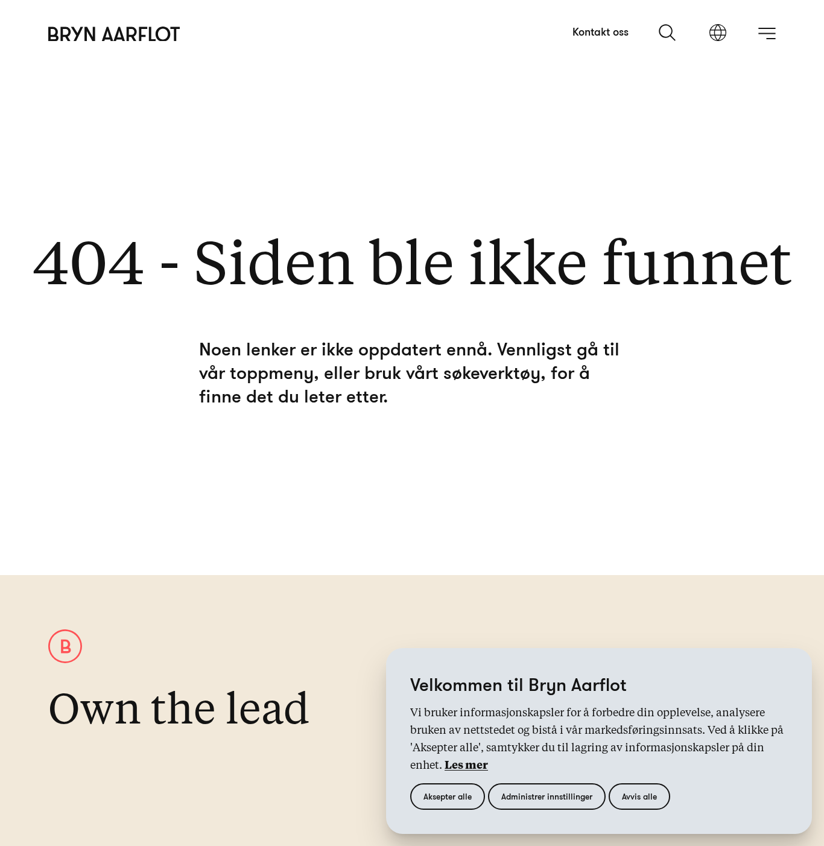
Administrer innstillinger (546, 796)
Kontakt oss (600, 31)
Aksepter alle (447, 796)
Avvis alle (639, 796)
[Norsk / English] (717, 33)
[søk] (668, 32)
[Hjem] (114, 34)
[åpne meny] (767, 33)
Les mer (466, 765)
